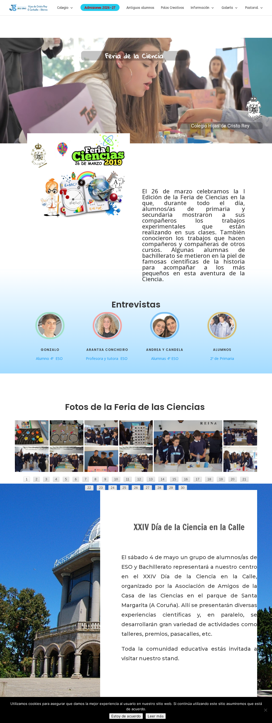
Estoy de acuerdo (126, 716)
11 (127, 479)
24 (112, 488)
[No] (265, 710)
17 (197, 479)
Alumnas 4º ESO (164, 358)
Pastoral (251, 8)
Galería (227, 8)
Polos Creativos (172, 8)
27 (148, 488)
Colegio (62, 8)
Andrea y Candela (164, 349)
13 (151, 479)
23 (101, 488)
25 (124, 488)
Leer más (156, 716)
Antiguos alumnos (140, 8)
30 (183, 488)
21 (244, 479)
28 (159, 488)
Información (200, 8)
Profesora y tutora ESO (107, 358)
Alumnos (222, 349)
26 (136, 488)
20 (233, 479)
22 (89, 488)
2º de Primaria (222, 358)
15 (174, 479)
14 (162, 479)
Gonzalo (50, 349)
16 (186, 479)
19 (221, 479)
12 (139, 479)
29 (171, 488)
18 (209, 479)
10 (116, 479)
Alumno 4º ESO (50, 358)
